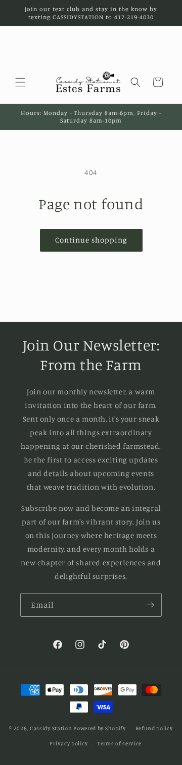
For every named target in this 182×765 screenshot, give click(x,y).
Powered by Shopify (99, 728)
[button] (20, 82)
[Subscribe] (150, 605)
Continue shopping (91, 240)
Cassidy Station (51, 728)
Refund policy (154, 728)
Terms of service (119, 743)
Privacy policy (68, 743)
